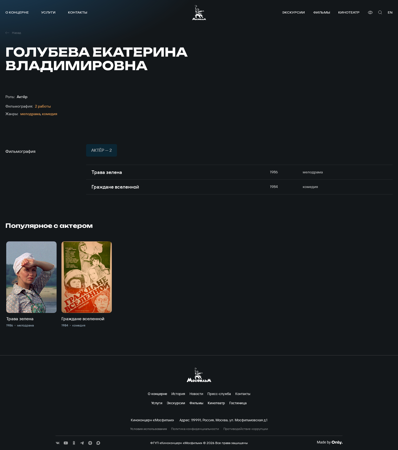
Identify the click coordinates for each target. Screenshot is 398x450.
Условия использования (148, 429)
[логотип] (199, 12)
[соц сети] (58, 443)
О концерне (17, 12)
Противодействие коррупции (245, 429)
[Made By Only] (329, 442)
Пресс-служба (219, 393)
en (390, 12)
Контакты (77, 12)
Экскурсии (293, 12)
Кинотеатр (349, 12)
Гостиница (238, 403)
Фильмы (321, 12)
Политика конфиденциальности (195, 429)
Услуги (48, 12)
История (178, 393)
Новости (196, 393)
